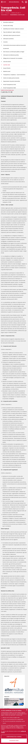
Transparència (4, 14)
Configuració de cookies (14, 736)
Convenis (5, 42)
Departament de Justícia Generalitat (11, 81)
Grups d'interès (6, 68)
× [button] (26, 710)
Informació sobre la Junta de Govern (11, 35)
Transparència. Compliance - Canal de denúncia (14, 74)
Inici (2, 12)
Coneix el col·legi (15, 12)
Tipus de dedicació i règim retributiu (11, 32)
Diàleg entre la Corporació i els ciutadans (12, 58)
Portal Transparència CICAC (9, 84)
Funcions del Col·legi (8, 25)
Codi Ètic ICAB (6, 64)
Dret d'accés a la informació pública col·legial (13, 51)
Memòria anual (6, 71)
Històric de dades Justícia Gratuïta (11, 78)
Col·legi (7, 12)
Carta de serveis (7, 61)
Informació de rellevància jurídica (11, 55)
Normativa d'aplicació (8, 22)
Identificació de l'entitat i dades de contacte (13, 28)
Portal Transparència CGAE (9, 87)
